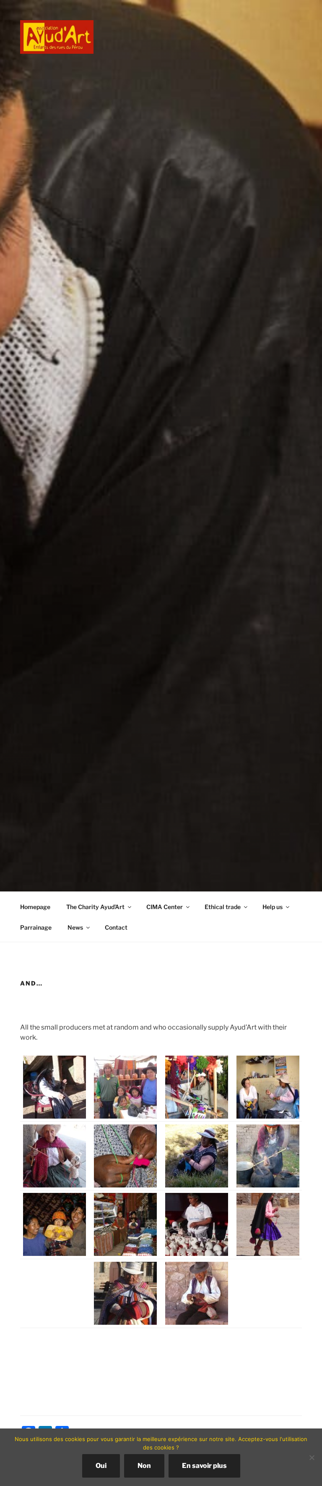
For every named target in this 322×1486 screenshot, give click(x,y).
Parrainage (36, 927)
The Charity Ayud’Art (95, 906)
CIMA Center (164, 906)
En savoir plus (204, 1466)
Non (144, 1466)
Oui (101, 1466)
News (75, 927)
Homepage (35, 906)
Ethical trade (223, 906)
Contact (116, 927)
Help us (272, 906)
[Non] (311, 1457)
